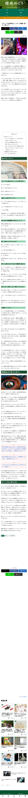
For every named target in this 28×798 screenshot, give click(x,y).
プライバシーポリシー (7, 793)
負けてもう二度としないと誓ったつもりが (14, 147)
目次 (12, 134)
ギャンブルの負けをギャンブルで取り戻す (14, 138)
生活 (3, 535)
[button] (18, 32)
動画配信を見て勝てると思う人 (11, 151)
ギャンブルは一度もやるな (10, 153)
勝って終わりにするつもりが (12, 144)
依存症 (13, 535)
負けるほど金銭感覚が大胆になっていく (14, 142)
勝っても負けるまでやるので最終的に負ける (15, 146)
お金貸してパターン (10, 149)
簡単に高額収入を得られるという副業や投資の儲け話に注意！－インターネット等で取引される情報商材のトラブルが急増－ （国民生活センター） (14, 448)
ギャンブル (8, 535)
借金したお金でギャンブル (11, 140)
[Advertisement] (14, 117)
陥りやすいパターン (9, 136)
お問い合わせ (21, 793)
